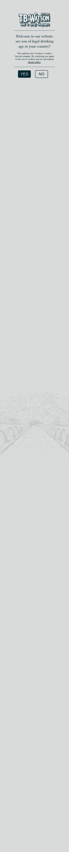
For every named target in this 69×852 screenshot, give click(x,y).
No (41, 74)
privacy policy (34, 62)
